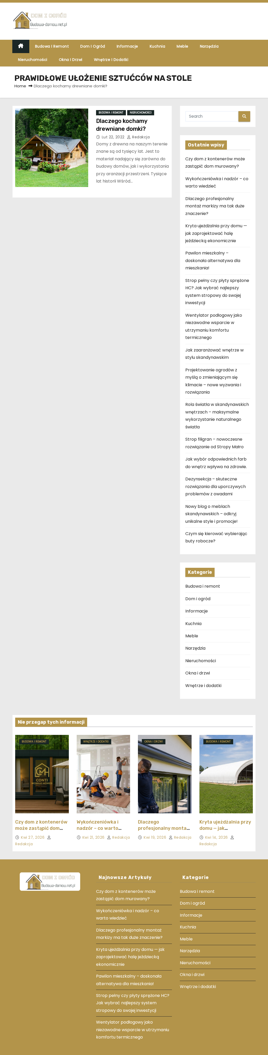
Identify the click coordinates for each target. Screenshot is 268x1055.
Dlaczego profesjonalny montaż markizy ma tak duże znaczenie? (214, 206)
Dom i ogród (92, 46)
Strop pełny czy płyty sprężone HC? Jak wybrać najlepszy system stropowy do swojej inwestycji (132, 1002)
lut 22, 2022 (114, 137)
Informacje (127, 46)
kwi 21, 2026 (94, 837)
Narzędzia (209, 46)
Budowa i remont (52, 46)
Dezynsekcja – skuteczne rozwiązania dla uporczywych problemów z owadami (215, 486)
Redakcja (140, 137)
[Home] (20, 46)
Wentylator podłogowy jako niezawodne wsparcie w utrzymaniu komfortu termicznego (132, 1029)
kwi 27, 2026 (33, 837)
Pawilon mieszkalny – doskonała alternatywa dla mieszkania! (212, 260)
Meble (182, 46)
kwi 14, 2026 (217, 837)
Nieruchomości (32, 59)
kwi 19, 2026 (156, 837)
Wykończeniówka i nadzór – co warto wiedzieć (98, 828)
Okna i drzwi (70, 59)
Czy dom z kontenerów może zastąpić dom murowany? (41, 828)
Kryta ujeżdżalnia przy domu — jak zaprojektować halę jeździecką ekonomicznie (216, 233)
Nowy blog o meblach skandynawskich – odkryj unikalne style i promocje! (211, 513)
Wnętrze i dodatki (111, 59)
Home (20, 86)
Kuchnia (157, 46)
